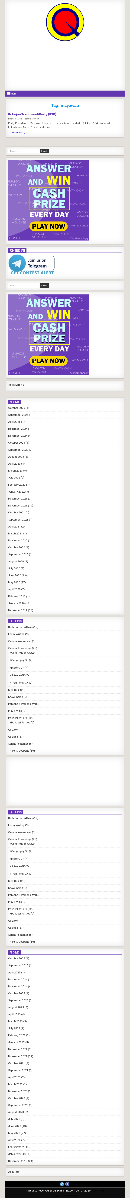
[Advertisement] (65, 66)
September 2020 (18, 554)
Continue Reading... (19, 132)
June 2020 (14, 575)
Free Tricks (97, 1190)
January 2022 (16, 491)
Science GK (18, 675)
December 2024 (17, 428)
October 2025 (16, 407)
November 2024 (17, 435)
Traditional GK (19, 682)
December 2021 (17, 498)
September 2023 (18, 449)
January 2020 (16, 603)
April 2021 (14, 526)
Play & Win (14, 710)
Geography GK (19, 660)
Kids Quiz (14, 690)
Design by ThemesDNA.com (65, 1196)
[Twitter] (62, 1184)
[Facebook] (67, 1184)
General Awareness (19, 641)
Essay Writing (16, 634)
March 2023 (15, 470)
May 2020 (14, 582)
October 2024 (16, 442)
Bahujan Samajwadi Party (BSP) (32, 114)
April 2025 (14, 421)
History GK (17, 667)
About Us (13, 1171)
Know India (14, 696)
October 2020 (16, 547)
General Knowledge (19, 648)
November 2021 (17, 505)
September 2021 (18, 519)
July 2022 (14, 477)
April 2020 (14, 589)
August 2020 (16, 561)
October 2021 (16, 512)
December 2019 (17, 610)
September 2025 (18, 414)
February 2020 (17, 596)
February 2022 (17, 484)
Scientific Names (18, 743)
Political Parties (20, 722)
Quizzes (13, 736)
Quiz (11, 729)
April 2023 (14, 463)
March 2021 (15, 533)
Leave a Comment (32, 119)
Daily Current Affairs (20, 627)
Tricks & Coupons (18, 750)
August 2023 (16, 456)
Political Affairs (17, 717)
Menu (13, 93)
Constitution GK (21, 652)
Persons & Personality (21, 703)
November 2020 (17, 540)
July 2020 (14, 568)
